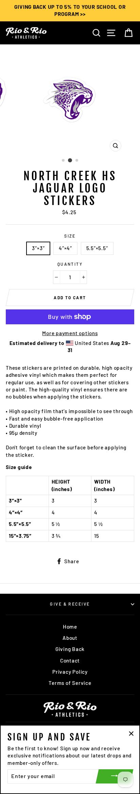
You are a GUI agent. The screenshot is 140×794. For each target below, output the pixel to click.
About (70, 638)
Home (70, 627)
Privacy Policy (70, 672)
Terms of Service (70, 683)
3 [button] (77, 160)
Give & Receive (70, 604)
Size (70, 235)
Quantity (70, 264)
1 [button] (63, 160)
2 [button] (70, 160)
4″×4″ (65, 248)
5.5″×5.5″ (97, 248)
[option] (70, 10)
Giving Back (70, 649)
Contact (70, 660)
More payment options (70, 333)
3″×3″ (38, 248)
